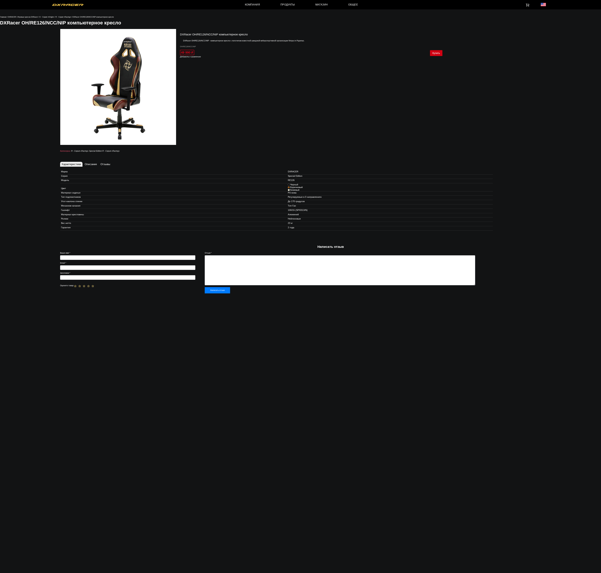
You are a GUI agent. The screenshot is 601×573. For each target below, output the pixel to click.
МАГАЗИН (321, 4)
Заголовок (65, 273)
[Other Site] (543, 5)
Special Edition (95, 151)
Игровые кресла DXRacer (28, 17)
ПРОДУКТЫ (287, 4)
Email (63, 263)
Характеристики (71, 164)
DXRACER (12, 17)
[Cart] (527, 5)
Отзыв (208, 253)
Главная (3, 17)
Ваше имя (65, 253)
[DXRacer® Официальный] (67, 4)
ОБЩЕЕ (353, 4)
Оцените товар (67, 285)
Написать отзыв (217, 290)
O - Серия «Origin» (46, 17)
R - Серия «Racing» (63, 17)
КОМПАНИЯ (252, 4)
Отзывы (105, 164)
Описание (91, 164)
